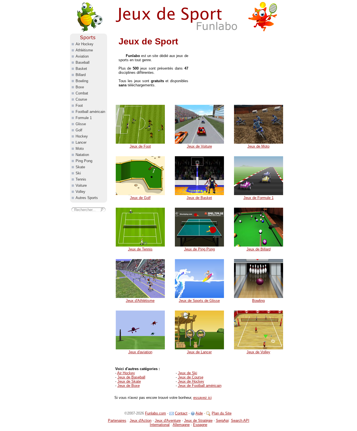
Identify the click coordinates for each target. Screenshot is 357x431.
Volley (80, 192)
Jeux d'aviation (140, 352)
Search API (240, 420)
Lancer (81, 142)
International (160, 425)
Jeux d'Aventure (168, 420)
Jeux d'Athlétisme (140, 301)
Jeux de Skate (129, 381)
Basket (81, 69)
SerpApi (222, 420)
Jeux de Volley (258, 352)
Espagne (200, 425)
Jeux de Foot (140, 146)
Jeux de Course (190, 377)
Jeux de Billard (259, 249)
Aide (199, 413)
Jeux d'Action (140, 420)
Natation (82, 155)
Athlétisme (84, 50)
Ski (78, 173)
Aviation (82, 56)
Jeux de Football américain (199, 385)
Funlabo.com (155, 413)
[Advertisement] (241, 68)
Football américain (90, 112)
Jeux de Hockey (191, 381)
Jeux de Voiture (199, 146)
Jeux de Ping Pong (199, 249)
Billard (81, 75)
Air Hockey (126, 373)
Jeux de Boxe (128, 385)
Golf (79, 130)
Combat (82, 93)
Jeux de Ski (187, 373)
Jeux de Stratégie (198, 420)
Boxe (80, 87)
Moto (80, 148)
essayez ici (202, 398)
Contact (181, 413)
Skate (80, 167)
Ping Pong (84, 161)
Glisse (81, 124)
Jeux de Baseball (131, 377)
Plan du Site (221, 413)
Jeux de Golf (140, 198)
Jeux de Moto (258, 146)
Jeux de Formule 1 (258, 198)
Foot (79, 105)
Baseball (83, 62)
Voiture (81, 185)
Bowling (258, 301)
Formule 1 (84, 118)
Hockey (82, 136)
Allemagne (181, 425)
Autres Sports (87, 198)
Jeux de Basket (199, 198)
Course (81, 99)
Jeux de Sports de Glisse (199, 301)
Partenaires (117, 420)
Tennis (81, 179)
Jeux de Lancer (199, 352)
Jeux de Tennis (140, 249)
